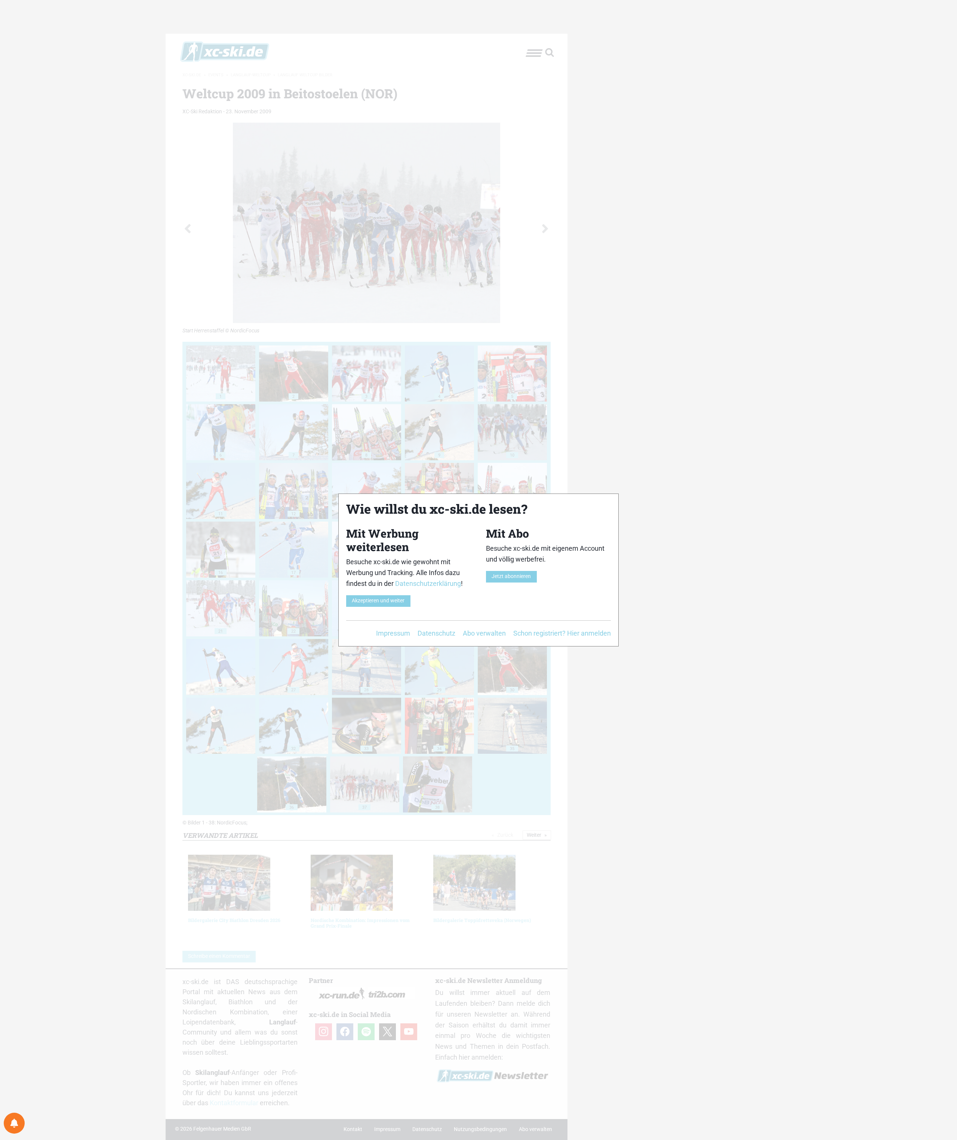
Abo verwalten (484, 633)
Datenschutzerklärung (428, 583)
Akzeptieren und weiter (378, 600)
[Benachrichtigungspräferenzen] (14, 1123)
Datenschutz (436, 633)
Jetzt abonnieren (511, 576)
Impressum (393, 633)
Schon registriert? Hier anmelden (562, 633)
